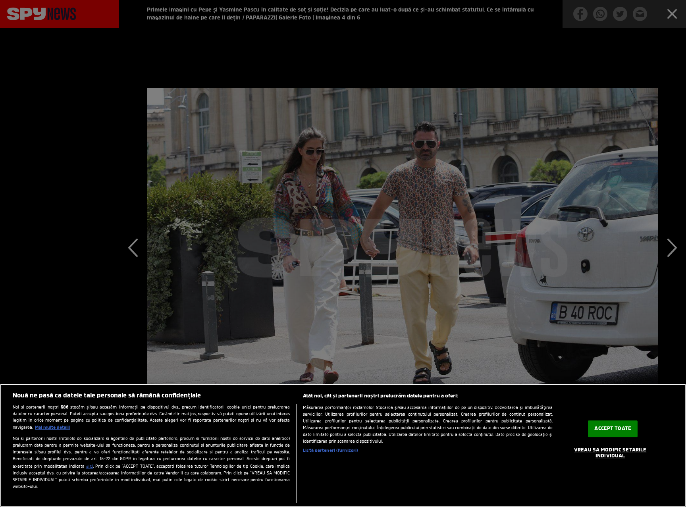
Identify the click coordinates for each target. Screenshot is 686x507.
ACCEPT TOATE (612, 428)
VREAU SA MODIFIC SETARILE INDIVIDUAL (610, 453)
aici (89, 466)
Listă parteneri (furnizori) (330, 450)
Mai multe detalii (52, 427)
